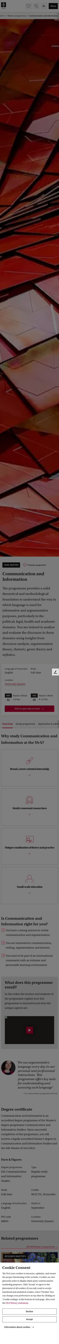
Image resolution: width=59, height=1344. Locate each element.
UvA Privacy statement (17, 1303)
